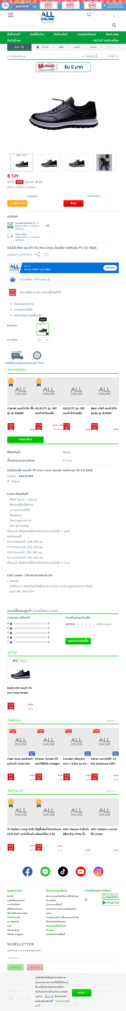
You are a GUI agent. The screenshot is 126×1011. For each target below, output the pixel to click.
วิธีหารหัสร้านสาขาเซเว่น (17, 913)
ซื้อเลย (73, 203)
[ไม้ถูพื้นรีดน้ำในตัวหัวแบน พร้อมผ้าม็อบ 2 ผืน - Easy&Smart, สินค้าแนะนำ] (49, 812)
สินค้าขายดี (13, 34)
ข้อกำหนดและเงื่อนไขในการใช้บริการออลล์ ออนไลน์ (62, 898)
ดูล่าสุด (12, 652)
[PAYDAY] (63, 5)
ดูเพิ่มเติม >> (111, 720)
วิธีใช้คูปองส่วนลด (14, 909)
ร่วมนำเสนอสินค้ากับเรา (56, 926)
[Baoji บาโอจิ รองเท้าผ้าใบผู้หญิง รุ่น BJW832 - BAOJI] (105, 391)
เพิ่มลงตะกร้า (19, 203)
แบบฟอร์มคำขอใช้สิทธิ (55, 934)
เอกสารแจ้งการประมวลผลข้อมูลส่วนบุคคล (61, 911)
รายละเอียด (25, 439)
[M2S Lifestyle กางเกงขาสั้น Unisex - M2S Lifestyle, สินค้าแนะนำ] (105, 812)
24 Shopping (13, 921)
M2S (9, 926)
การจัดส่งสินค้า (13, 904)
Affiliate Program (15, 934)
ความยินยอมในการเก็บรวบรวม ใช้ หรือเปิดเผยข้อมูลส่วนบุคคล (62, 919)
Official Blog (13, 930)
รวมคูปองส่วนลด (86, 34)
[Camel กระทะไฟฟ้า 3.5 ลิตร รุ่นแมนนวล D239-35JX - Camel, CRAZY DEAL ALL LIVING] (105, 742)
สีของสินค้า (12, 325)
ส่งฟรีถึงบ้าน (37, 34)
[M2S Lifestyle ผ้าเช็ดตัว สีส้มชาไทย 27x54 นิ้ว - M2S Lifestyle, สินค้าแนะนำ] (77, 812)
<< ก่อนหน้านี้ (89, 56)
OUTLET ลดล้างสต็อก (106, 41)
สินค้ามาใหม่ (60, 34)
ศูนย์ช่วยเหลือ (14, 891)
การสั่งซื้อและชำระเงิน (16, 900)
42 (39, 340)
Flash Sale (112, 34)
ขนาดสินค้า (12, 339)
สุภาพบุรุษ (15, 967)
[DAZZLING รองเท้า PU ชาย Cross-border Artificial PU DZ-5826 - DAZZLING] (20, 672)
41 (47, 340)
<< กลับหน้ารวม (16, 56)
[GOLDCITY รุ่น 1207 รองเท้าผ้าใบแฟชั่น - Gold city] (49, 391)
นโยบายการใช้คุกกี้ (54, 904)
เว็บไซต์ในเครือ (13, 917)
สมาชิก (10, 896)
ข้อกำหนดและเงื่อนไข (56, 891)
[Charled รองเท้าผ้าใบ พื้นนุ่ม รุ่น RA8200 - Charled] (21, 391)
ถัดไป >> (113, 56)
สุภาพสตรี (35, 967)
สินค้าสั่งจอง (14, 41)
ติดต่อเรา (50, 930)
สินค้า (17, 47)
